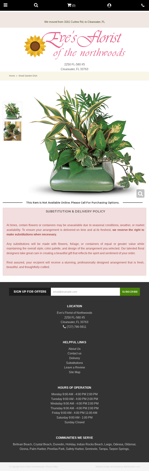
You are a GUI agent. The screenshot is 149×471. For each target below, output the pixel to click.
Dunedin (58, 444)
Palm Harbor (38, 448)
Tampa (103, 448)
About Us (74, 348)
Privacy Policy (52, 467)
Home (12, 76)
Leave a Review (74, 367)
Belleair (18, 444)
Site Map (74, 372)
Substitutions (74, 362)
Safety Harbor (75, 448)
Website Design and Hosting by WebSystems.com (118, 467)
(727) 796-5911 (76, 326)
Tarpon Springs (119, 448)
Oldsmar (130, 444)
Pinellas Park (56, 448)
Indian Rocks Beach (90, 444)
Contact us (74, 353)
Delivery (74, 358)
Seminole (91, 448)
